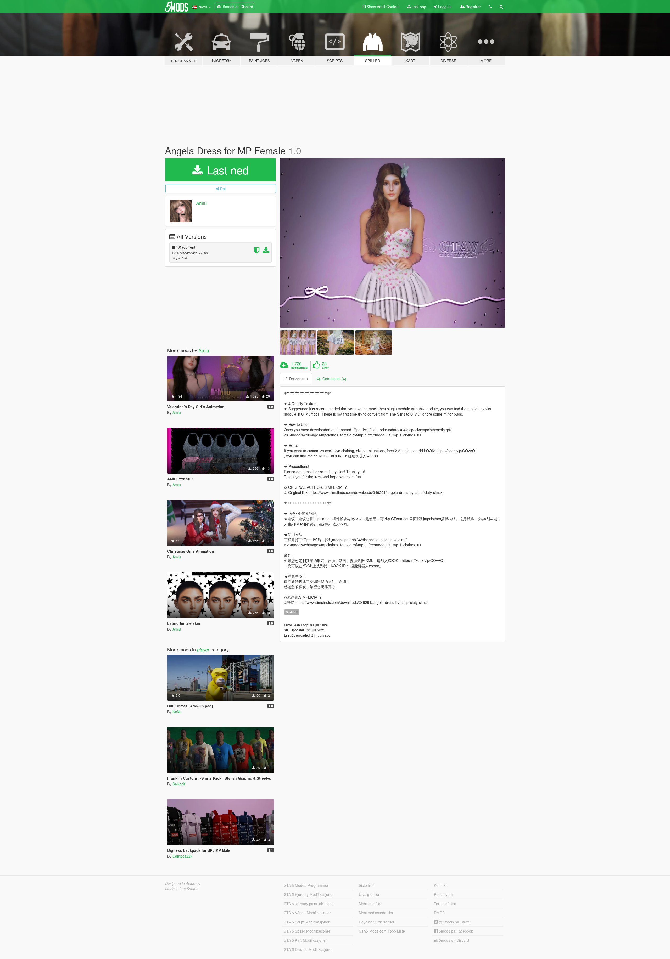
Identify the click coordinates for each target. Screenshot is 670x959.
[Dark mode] (490, 6)
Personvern (443, 894)
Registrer (473, 6)
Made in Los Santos (181, 888)
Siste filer (366, 885)
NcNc (176, 711)
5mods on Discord (453, 940)
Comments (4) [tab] (333, 378)
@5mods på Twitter (454, 921)
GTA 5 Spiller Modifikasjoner (307, 931)
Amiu (201, 203)
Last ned (226, 170)
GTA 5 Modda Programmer (306, 885)
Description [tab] (297, 378)
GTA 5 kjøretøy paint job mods (308, 903)
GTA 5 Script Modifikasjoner (307, 921)
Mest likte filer (370, 903)
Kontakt (440, 885)
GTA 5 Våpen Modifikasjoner (307, 912)
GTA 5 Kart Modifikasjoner (305, 940)
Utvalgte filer (369, 894)
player (203, 649)
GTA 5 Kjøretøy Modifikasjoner (309, 894)
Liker (325, 367)
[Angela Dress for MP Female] (392, 243)
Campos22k (182, 856)
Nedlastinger (299, 367)
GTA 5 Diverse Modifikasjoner (308, 949)
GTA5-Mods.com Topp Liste (382, 931)
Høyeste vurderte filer (376, 921)
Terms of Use (445, 903)
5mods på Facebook (455, 931)
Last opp (418, 6)
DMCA (439, 912)
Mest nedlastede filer (376, 912)
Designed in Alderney (182, 883)
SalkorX (178, 783)
